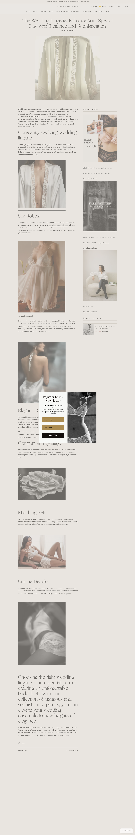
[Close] (94, 394)
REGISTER (53, 435)
